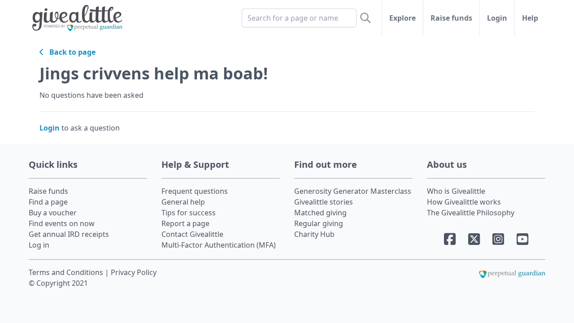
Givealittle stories (323, 202)
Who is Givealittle (456, 191)
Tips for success (188, 213)
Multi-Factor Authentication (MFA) (218, 245)
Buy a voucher (53, 213)
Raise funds (451, 18)
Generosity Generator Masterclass (352, 191)
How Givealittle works (464, 202)
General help (183, 202)
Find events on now (62, 223)
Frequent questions (194, 191)
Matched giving (320, 213)
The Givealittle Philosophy (470, 213)
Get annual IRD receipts (69, 234)
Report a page (185, 223)
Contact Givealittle (192, 234)
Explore (402, 18)
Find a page (48, 202)
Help (530, 18)
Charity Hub (314, 234)
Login (497, 18)
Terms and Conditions (67, 272)
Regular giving (318, 223)
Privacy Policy (134, 272)
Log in (39, 245)
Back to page (70, 52)
